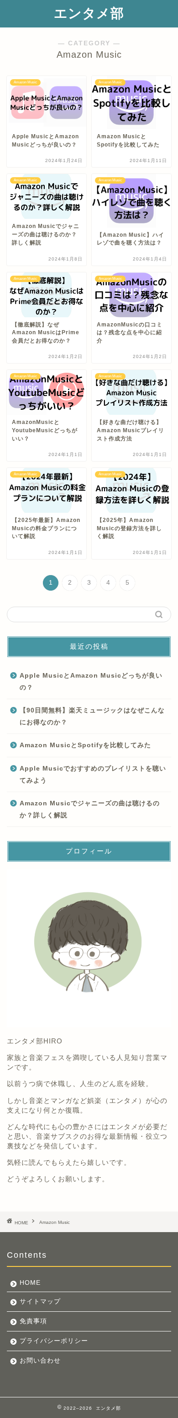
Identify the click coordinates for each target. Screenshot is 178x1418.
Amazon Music (54, 1222)
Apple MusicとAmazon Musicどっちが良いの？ (91, 681)
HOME (30, 1282)
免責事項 (33, 1321)
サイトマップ (40, 1301)
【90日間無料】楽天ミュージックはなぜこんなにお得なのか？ (92, 716)
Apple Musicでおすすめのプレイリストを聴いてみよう (93, 774)
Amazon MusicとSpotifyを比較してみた (85, 745)
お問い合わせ (40, 1360)
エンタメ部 (89, 13)
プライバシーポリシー (54, 1340)
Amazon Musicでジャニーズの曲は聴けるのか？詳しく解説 (90, 809)
